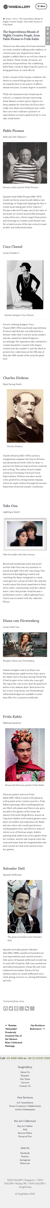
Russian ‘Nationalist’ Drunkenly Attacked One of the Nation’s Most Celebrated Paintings (13, 1035)
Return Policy (25, 1133)
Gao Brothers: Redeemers (37, 1027)
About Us (25, 1072)
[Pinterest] (47, 43)
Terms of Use (25, 1136)
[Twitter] (47, 33)
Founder (25, 1075)
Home (8, 19)
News (15, 19)
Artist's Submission (25, 1109)
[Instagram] (47, 38)
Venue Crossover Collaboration (25, 1106)
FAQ (25, 1129)
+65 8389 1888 (14, 1058)
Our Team (25, 1079)
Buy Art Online (25, 1126)
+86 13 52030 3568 (38, 1058)
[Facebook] (47, 29)
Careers (25, 1082)
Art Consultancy (25, 1102)
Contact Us (25, 1086)
